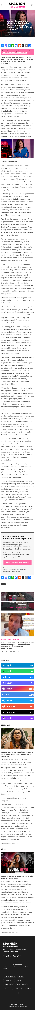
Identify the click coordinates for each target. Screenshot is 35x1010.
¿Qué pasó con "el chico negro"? (17, 598)
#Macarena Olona (12, 584)
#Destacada (18, 980)
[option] (17, 786)
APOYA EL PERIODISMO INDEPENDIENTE (14, 53)
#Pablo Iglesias (19, 988)
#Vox (14, 993)
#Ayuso (21, 976)
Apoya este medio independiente (17, 562)
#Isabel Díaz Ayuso (21, 984)
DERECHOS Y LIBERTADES (17, 602)
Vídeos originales (20, 595)
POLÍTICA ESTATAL (19, 18)
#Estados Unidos (9, 984)
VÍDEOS (11, 595)
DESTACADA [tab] (5, 725)
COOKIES (17, 1006)
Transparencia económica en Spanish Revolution (14, 951)
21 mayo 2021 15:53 (16, 32)
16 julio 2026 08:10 (10, 843)
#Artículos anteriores (10, 976)
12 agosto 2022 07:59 (10, 651)
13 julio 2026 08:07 (10, 932)
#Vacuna (7, 993)
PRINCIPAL (16, 639)
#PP (28, 988)
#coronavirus (8, 980)
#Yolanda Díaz (23, 993)
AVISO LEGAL (14, 1004)
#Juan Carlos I (8, 988)
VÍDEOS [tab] (3, 849)
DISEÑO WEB (23, 1006)
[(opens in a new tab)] (5, 596)
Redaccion (9, 32)
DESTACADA (10, 18)
